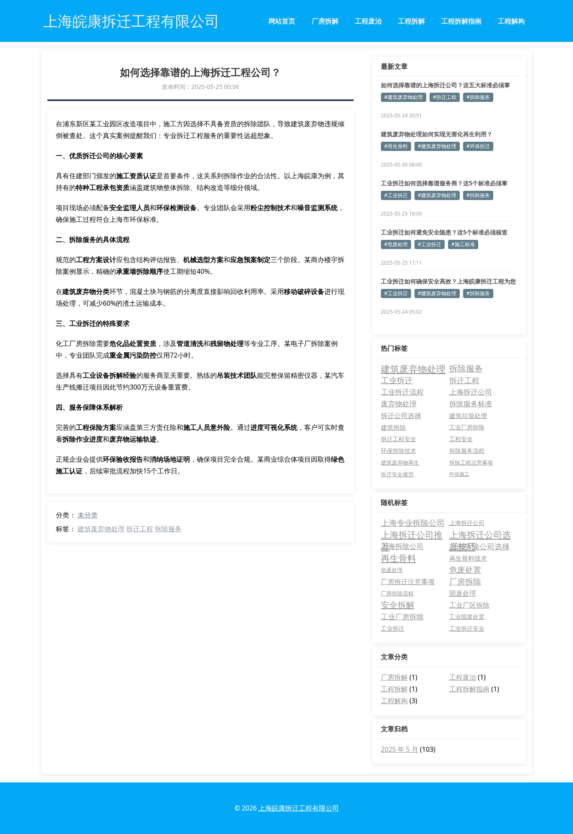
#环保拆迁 (478, 146)
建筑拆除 (393, 427)
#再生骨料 (396, 146)
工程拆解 (411, 21)
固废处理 (462, 593)
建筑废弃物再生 (400, 462)
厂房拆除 (465, 581)
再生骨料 (398, 558)
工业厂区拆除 (469, 605)
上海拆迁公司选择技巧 (480, 534)
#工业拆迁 (396, 195)
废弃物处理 (399, 403)
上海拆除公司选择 (479, 546)
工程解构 (511, 21)
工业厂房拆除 (466, 427)
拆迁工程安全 (398, 439)
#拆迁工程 (444, 97)
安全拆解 (397, 605)
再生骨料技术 (468, 558)
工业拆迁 (397, 380)
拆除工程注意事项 (471, 462)
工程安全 (461, 439)
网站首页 (281, 21)
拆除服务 (168, 528)
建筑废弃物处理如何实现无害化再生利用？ (436, 134)
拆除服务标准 (470, 403)
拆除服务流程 (466, 451)
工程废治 (368, 21)
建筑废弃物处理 (101, 528)
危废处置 (465, 569)
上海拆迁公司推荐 (412, 534)
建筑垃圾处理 (468, 415)
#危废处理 (396, 244)
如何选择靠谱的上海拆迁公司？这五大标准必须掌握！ (445, 85)
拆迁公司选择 (401, 415)
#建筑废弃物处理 (403, 97)
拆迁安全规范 (397, 474)
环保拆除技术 (398, 451)
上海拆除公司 (402, 546)
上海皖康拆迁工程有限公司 (298, 808)
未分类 (88, 515)
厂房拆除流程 (397, 593)
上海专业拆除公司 (413, 522)
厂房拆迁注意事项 (408, 581)
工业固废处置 (466, 617)
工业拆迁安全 (466, 628)
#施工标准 (463, 244)
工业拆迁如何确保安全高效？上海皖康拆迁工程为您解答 (448, 281)
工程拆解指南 (461, 21)
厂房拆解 (325, 21)
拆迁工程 (139, 528)
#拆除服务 (478, 97)
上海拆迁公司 (470, 392)
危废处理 (392, 570)
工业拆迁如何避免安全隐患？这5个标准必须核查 (444, 232)
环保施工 (459, 474)
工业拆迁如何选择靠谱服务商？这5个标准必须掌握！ (444, 183)
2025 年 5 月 (399, 749)
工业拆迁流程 (402, 392)
